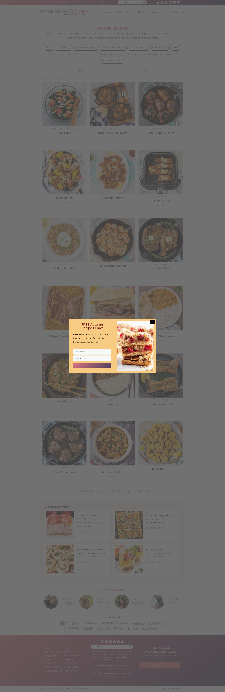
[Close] (152, 322)
